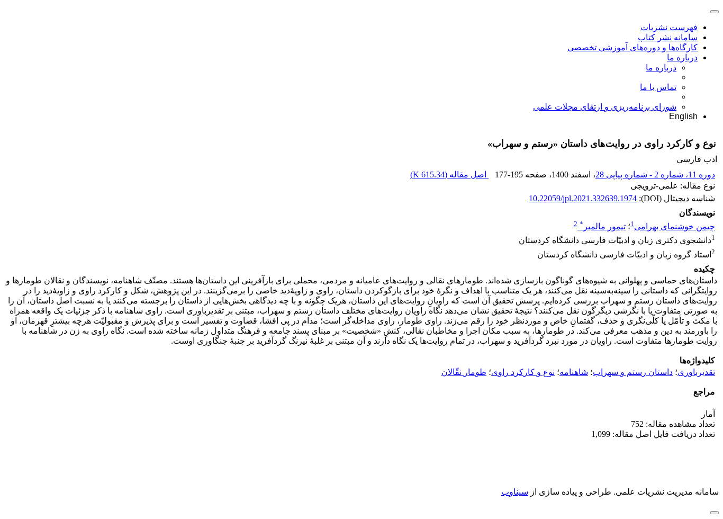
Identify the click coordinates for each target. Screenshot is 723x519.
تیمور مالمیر (603, 226)
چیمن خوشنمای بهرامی (674, 226)
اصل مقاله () (449, 174)
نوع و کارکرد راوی (523, 372)
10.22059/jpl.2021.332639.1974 (583, 198)
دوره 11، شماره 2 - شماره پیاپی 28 (655, 174)
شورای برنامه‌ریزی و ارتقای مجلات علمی (604, 106)
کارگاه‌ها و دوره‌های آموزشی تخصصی (632, 47)
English (683, 116)
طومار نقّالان (463, 372)
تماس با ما (658, 87)
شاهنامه (573, 372)
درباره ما (682, 57)
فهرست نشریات (669, 27)
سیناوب (514, 491)
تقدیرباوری (696, 372)
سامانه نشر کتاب (668, 37)
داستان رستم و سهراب (633, 372)
